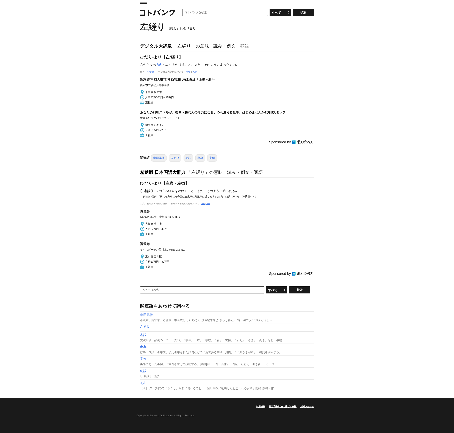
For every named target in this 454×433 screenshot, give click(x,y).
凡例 (194, 71)
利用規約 (260, 406)
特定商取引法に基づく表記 (283, 406)
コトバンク (157, 12)
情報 (188, 71)
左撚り (175, 157)
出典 (200, 157)
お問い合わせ (307, 406)
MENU (143, 3)
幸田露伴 (159, 157)
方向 (159, 64)
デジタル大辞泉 (156, 45)
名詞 (188, 157)
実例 (212, 157)
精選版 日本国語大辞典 (163, 172)
